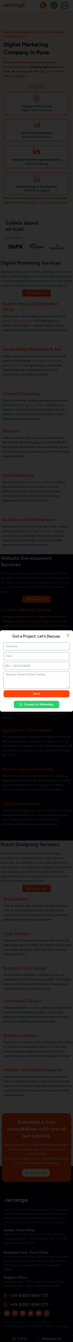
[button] (68, 635)
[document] (36, 671)
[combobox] (8, 666)
